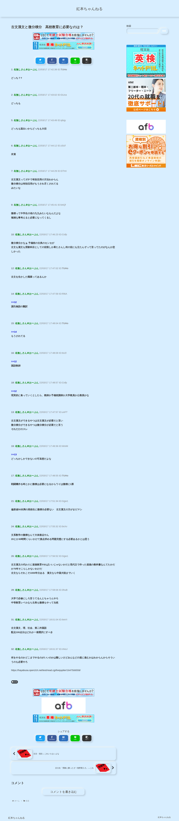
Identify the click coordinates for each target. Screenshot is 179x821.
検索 (128, 26)
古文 (15, 682)
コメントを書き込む (63, 791)
